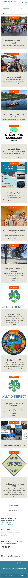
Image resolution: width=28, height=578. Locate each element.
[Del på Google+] (14, 510)
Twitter (8, 547)
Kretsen (15, 8)
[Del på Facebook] (10, 510)
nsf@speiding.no (9, 524)
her (10, 534)
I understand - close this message (14, 575)
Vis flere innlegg (13, 505)
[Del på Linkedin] (16, 510)
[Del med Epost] (18, 510)
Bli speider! (4, 536)
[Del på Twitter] (12, 510)
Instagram (2, 547)
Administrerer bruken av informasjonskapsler (14, 571)
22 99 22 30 (8, 522)
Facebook (5, 547)
